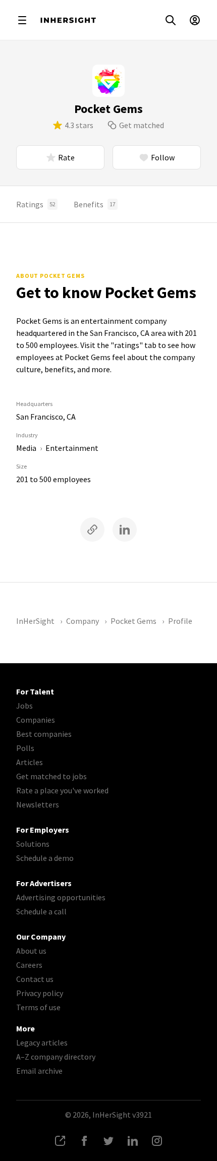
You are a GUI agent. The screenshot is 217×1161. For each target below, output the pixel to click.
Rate (66, 157)
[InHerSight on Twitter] (108, 1141)
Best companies (44, 734)
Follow (163, 157)
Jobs (24, 706)
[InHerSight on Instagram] (157, 1141)
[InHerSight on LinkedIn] (133, 1141)
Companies (35, 720)
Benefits (95, 204)
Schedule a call (41, 911)
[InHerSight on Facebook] (84, 1141)
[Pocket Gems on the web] (92, 529)
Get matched (141, 125)
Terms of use (38, 1007)
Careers (29, 965)
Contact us (34, 979)
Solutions (32, 844)
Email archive (39, 1071)
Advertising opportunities (60, 897)
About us (31, 951)
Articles (29, 762)
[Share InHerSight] (60, 1141)
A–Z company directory (55, 1057)
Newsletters (37, 804)
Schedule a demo (45, 858)
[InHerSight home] (68, 20)
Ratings (36, 204)
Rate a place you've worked (62, 790)
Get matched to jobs (51, 776)
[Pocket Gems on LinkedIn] (125, 529)
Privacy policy (39, 993)
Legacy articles (42, 1042)
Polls (25, 748)
